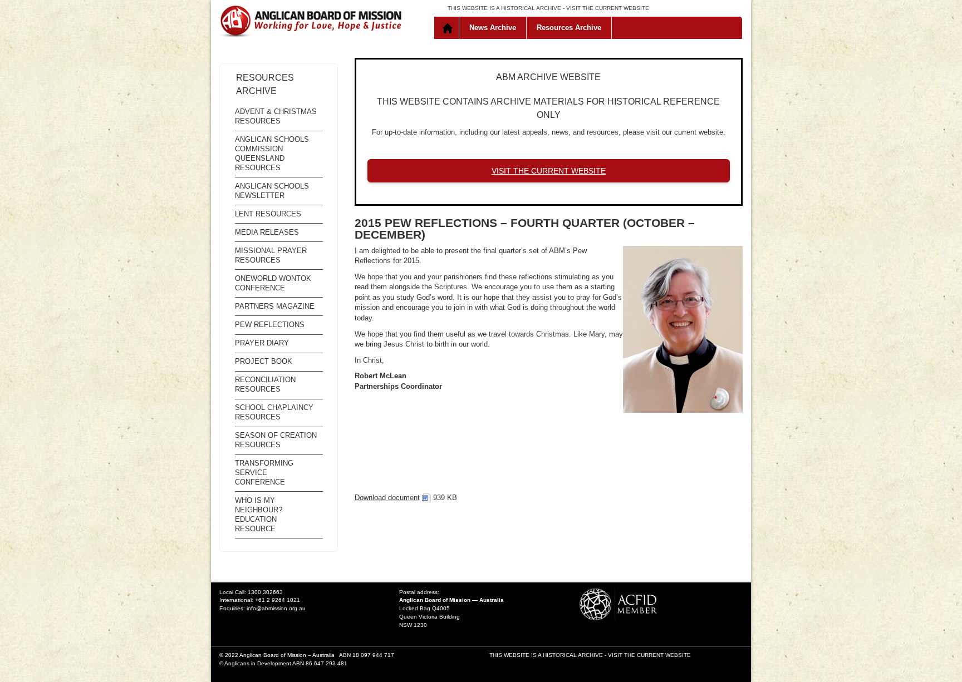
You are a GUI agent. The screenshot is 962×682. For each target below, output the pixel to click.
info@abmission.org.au (276, 608)
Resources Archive (569, 27)
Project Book (263, 361)
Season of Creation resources (276, 440)
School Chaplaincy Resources (274, 412)
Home (449, 28)
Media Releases (267, 232)
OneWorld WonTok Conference (273, 283)
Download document (387, 497)
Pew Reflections (270, 324)
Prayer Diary (262, 343)
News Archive (492, 27)
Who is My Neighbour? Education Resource (258, 514)
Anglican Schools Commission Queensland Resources (272, 153)
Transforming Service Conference (264, 472)
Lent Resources (268, 214)
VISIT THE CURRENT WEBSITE (607, 8)
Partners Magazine (275, 306)
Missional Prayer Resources (271, 255)
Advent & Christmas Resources (276, 116)
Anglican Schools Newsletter (272, 191)
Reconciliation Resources (265, 384)
